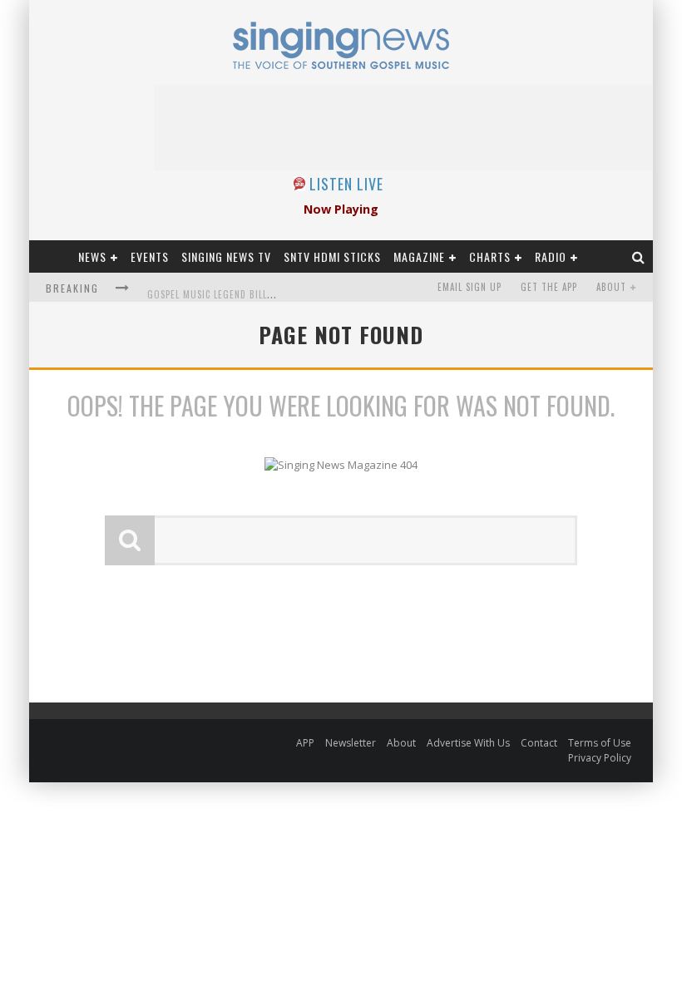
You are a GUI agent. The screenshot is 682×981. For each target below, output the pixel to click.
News (92, 256)
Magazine (419, 256)
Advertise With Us (468, 743)
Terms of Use (599, 743)
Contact (539, 743)
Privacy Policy (599, 758)
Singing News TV (226, 256)
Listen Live (346, 184)
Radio (550, 256)
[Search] (638, 256)
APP (305, 743)
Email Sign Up (469, 286)
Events (150, 256)
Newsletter (350, 743)
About (611, 286)
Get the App (549, 286)
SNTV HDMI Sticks (332, 256)
